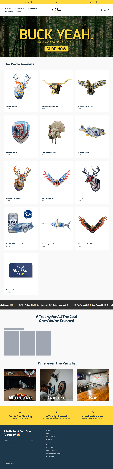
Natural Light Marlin (48, 244)
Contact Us (49, 430)
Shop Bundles (19, 8)
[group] (56, 36)
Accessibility (50, 456)
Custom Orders (32, 8)
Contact (18, 11)
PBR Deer (81, 198)
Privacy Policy (50, 450)
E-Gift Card (10, 290)
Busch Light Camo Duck (85, 106)
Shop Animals (8, 8)
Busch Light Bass (83, 152)
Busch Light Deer (11, 106)
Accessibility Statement (53, 453)
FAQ (47, 433)
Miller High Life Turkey (49, 152)
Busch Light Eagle (48, 198)
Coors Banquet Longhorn (50, 106)
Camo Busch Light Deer (13, 198)
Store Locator (8, 11)
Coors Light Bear (11, 152)
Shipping (49, 439)
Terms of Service (51, 448)
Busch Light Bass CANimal (14, 244)
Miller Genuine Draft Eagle (86, 244)
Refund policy (50, 445)
